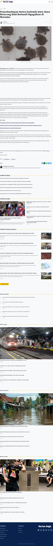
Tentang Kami (2, 528)
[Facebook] (38, 530)
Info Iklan (2, 538)
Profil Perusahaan (3, 534)
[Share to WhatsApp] (46, 163)
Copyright (2, 532)
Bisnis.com (20, 530)
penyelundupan (6, 159)
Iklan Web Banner (3, 536)
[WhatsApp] (51, 530)
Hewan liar (13, 159)
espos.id (20, 528)
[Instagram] (44, 530)
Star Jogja (20, 532)
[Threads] (49, 530)
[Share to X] (44, 163)
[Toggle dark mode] (52, 2)
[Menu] (1, 2)
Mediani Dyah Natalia (8, 166)
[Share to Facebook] (42, 163)
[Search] (49, 2)
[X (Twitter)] (41, 530)
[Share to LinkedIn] (48, 163)
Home (1, 8)
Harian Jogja (19, 150)
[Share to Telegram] (50, 163)
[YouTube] (46, 530)
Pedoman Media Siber (4, 530)
